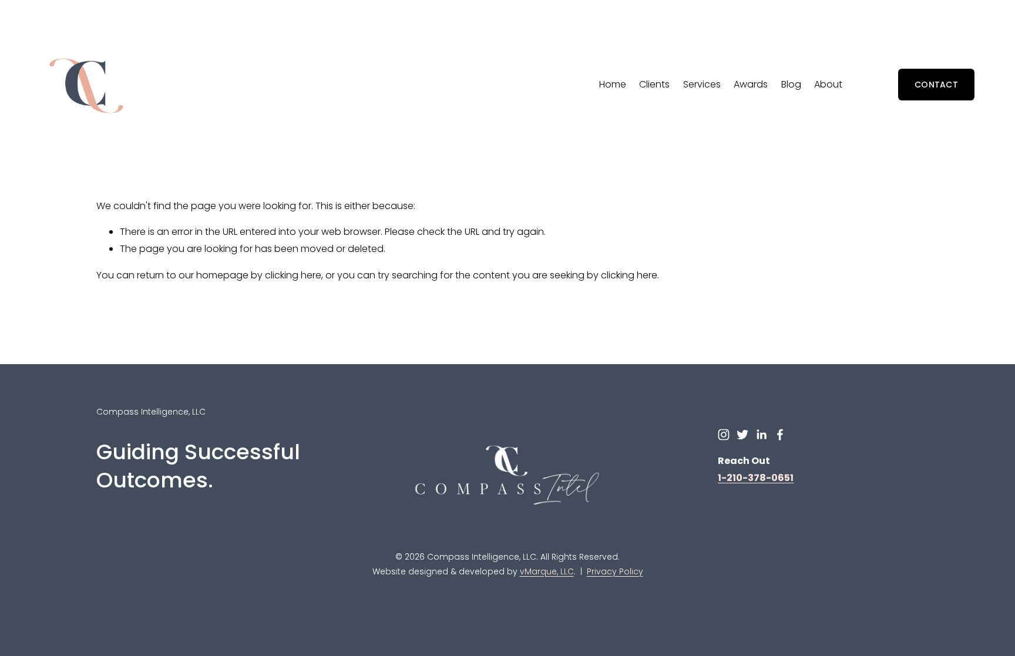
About (828, 84)
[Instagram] (724, 434)
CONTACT (936, 84)
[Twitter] (742, 434)
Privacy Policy (615, 571)
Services (702, 84)
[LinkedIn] (761, 434)
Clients (654, 84)
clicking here (293, 275)
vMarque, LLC (547, 571)
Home (612, 84)
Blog (791, 84)
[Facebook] (780, 434)
